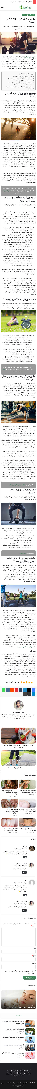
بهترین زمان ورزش (30, 57)
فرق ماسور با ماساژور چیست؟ (25, 2)
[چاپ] (25, 694)
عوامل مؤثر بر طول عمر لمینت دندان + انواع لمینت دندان (10, 829)
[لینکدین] (25, 690)
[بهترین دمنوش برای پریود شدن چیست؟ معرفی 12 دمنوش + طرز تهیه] (9, 784)
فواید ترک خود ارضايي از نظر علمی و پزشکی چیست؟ (15, 1030)
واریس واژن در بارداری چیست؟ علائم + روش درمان (27, 810)
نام (34, 948)
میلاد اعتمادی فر (30, 26)
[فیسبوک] (33, 690)
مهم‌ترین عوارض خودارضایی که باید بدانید (13, 1037)
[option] (18, 999)
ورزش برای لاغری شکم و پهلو (25, 647)
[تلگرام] (33, 694)
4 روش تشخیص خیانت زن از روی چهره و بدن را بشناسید (13, 1022)
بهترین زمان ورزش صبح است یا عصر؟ (22, 77)
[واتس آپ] (3, 690)
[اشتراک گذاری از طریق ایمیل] (29, 694)
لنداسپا (12, 1083)
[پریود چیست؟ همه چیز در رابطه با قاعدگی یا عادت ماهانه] (30, 1055)
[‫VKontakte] (8, 690)
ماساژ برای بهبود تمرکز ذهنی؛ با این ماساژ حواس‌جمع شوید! (28, 791)
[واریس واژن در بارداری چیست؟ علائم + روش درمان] (27, 803)
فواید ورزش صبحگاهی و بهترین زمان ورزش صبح (20, 79)
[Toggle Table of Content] (32, 74)
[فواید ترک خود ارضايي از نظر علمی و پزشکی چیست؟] (30, 1031)
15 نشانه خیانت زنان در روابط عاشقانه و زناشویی (13, 1046)
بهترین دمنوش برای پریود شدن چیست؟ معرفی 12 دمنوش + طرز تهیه (10, 792)
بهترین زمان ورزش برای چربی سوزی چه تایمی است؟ (19, 87)
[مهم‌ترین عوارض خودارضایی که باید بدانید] (30, 1039)
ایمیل (34, 956)
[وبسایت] (18, 721)
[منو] (2, 8)
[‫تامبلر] (20, 690)
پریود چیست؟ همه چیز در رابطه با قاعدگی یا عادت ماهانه (13, 1054)
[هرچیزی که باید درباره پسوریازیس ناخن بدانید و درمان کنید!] (9, 803)
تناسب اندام (31, 15)
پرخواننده (18, 1015)
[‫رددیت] (12, 690)
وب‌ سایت (33, 963)
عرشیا (25, 880)
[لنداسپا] (25, 7)
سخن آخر (30, 88)
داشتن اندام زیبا (7, 191)
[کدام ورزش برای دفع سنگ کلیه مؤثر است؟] (27, 822)
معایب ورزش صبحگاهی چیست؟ (24, 81)
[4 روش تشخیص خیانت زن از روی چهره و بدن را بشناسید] (30, 1023)
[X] (29, 690)
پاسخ (25, 857)
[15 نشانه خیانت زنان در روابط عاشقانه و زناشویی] (30, 1047)
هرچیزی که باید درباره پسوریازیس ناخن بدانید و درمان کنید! (11, 811)
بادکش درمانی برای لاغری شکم (17, 485)
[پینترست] (16, 690)
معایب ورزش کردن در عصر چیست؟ (23, 85)
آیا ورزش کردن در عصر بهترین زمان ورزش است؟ (20, 83)
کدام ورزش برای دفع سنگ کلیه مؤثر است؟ (28, 829)
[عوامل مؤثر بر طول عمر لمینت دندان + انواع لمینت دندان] (9, 822)
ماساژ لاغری (23, 553)
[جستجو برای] (35, 8)
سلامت (24, 15)
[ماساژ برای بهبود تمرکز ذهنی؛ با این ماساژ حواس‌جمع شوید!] (27, 784)
